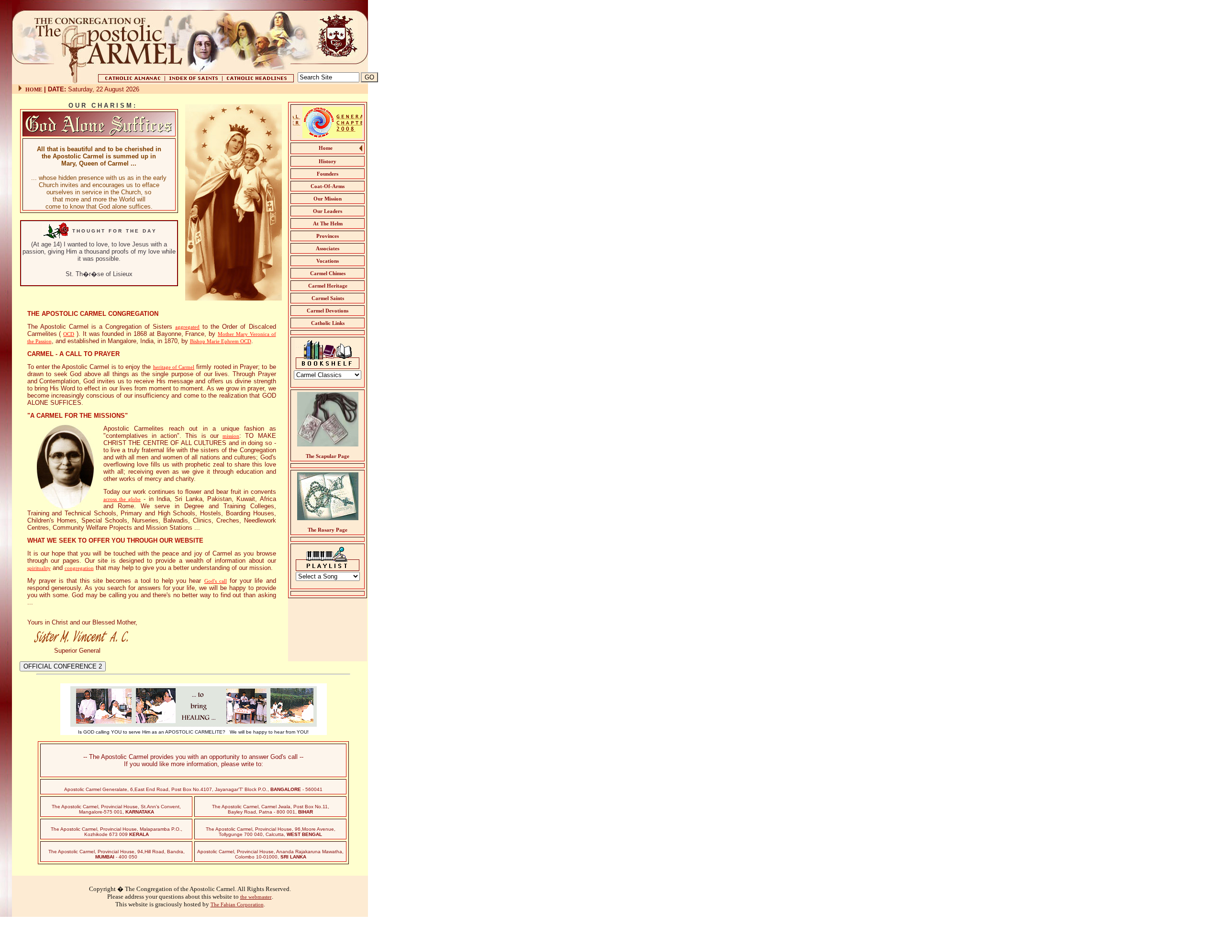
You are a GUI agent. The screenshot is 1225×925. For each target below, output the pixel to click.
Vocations (327, 261)
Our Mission (327, 198)
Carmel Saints (328, 298)
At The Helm (328, 223)
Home (326, 148)
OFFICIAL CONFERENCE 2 (62, 666)
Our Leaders (327, 211)
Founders (327, 174)
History (327, 161)
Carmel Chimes (327, 273)
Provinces (327, 236)
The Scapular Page (327, 456)
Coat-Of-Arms (328, 186)
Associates (327, 248)
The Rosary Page (327, 530)
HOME (33, 89)
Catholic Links (328, 323)
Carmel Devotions (327, 310)
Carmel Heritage (327, 286)
